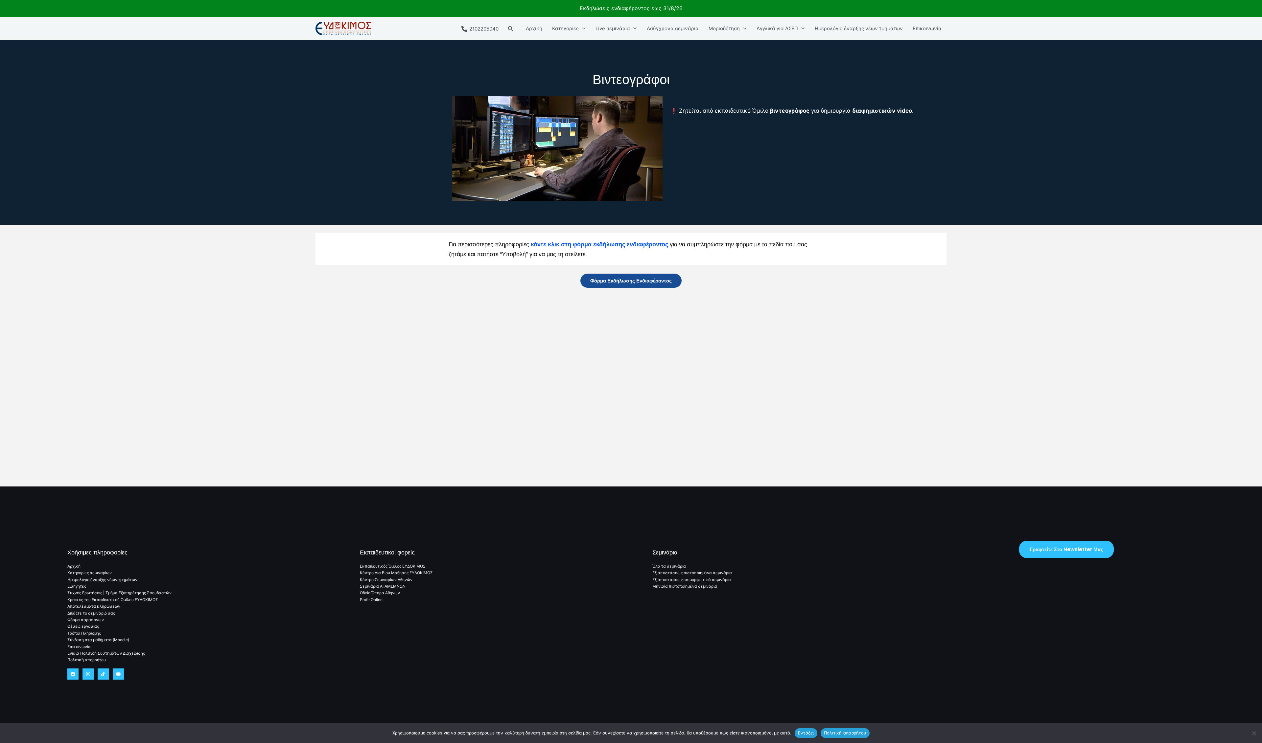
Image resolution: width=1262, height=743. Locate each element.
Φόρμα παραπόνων (85, 619)
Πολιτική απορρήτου (86, 659)
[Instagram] (88, 674)
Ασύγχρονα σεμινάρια (673, 28)
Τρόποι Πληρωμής (84, 633)
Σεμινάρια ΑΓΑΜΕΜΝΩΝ (383, 586)
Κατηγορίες (565, 28)
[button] (510, 28)
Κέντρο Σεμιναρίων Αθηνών (386, 579)
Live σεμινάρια (613, 28)
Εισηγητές (76, 586)
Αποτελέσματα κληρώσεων (93, 606)
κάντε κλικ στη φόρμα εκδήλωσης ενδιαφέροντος (599, 244)
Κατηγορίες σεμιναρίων (89, 572)
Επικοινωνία (927, 28)
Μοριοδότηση (724, 28)
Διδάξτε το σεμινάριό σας (91, 613)
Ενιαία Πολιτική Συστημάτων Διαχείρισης (106, 653)
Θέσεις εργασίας (83, 626)
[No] (1253, 733)
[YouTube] (118, 674)
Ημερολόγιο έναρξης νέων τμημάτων (859, 28)
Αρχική (534, 28)
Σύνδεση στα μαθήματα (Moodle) (98, 639)
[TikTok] (103, 674)
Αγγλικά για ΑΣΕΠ (777, 28)
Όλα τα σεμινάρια (669, 566)
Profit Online (371, 599)
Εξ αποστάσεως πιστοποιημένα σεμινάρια (692, 572)
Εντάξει (806, 732)
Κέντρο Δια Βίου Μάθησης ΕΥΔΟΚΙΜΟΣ (396, 572)
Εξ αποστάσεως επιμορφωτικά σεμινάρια (691, 579)
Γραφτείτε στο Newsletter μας (1066, 549)
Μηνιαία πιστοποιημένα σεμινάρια (684, 586)
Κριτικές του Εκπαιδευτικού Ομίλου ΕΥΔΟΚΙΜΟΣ (112, 599)
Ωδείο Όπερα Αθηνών (380, 592)
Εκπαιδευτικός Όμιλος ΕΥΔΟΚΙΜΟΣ (393, 566)
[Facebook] (73, 674)
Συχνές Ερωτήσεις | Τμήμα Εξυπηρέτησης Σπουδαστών (119, 592)
